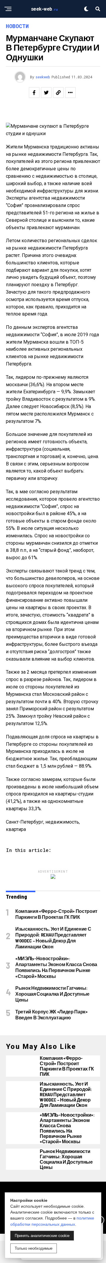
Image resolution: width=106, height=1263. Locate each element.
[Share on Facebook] (34, 92)
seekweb (43, 77)
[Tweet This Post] (46, 92)
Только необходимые (33, 1248)
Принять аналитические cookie (42, 1235)
